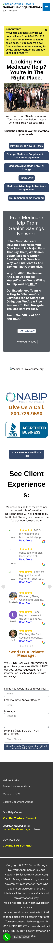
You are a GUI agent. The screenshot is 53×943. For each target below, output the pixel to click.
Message (9, 711)
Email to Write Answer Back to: (22, 700)
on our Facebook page (16, 829)
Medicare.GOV (11, 794)
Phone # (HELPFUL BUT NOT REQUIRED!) (21, 732)
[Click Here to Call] (7, 937)
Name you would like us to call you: (25, 688)
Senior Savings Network (22, 7)
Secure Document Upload (18, 801)
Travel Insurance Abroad (17, 786)
